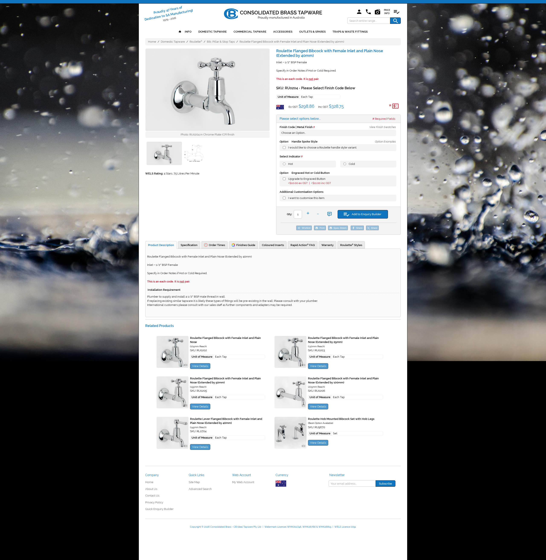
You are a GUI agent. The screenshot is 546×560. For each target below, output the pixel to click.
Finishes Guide (245, 245)
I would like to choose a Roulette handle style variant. (322, 147)
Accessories (282, 31)
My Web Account (243, 482)
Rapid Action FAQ (302, 245)
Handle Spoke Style (299, 141)
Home (152, 41)
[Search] (395, 20)
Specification (189, 245)
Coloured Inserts (273, 245)
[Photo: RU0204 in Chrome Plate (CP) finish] (207, 90)
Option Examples (385, 141)
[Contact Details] (368, 12)
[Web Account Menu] (359, 12)
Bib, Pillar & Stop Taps (221, 41)
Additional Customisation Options (301, 191)
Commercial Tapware (250, 31)
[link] (273, 13)
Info (188, 31)
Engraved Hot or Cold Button (305, 172)
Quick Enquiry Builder (159, 509)
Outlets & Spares (312, 31)
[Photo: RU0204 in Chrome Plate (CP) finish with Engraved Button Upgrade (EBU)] (164, 154)
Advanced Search (200, 489)
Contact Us (152, 495)
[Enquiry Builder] (396, 12)
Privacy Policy (154, 502)
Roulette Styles (351, 245)
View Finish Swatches (382, 127)
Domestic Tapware (212, 31)
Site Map (194, 482)
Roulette (196, 41)
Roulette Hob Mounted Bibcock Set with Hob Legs (341, 418)
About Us (151, 489)
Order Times (217, 245)
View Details (200, 366)
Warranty (327, 245)
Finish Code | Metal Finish (296, 127)
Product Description (161, 245)
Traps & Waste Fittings (350, 31)
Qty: (289, 214)
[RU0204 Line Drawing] (194, 154)
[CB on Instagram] (377, 12)
